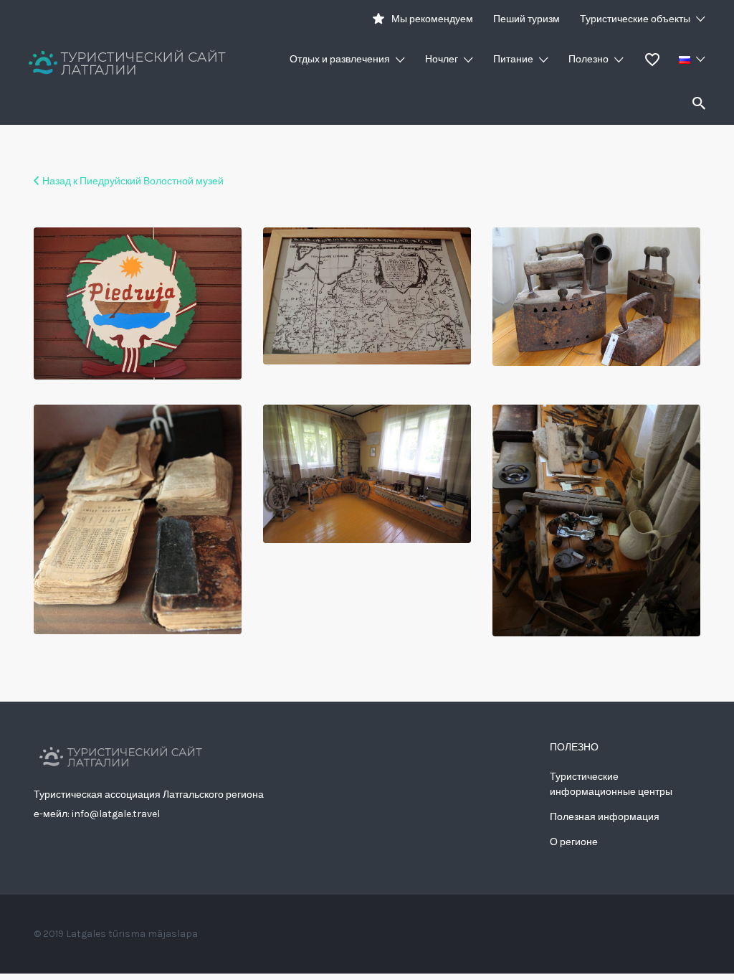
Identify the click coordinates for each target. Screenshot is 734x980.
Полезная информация (604, 817)
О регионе (574, 842)
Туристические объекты (635, 19)
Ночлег (441, 59)
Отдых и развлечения (340, 59)
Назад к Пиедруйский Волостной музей (133, 181)
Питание (513, 59)
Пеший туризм (526, 19)
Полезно (588, 59)
